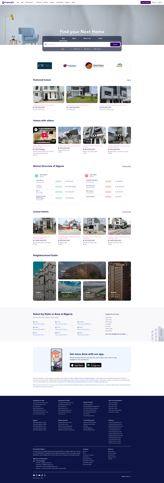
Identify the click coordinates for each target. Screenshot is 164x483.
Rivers (58, 332)
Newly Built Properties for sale (116, 435)
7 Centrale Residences (88, 415)
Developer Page (112, 453)
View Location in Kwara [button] (83, 329)
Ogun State (108, 319)
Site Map (110, 458)
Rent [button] (22, 2)
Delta (80, 332)
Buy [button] (18, 2)
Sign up (154, 2)
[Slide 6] (47, 142)
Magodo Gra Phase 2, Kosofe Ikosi (66, 429)
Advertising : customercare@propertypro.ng (46, 466)
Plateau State (108, 328)
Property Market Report (89, 429)
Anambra (81, 321)
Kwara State (108, 322)
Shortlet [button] (39, 2)
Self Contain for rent (63, 408)
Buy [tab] (63, 38)
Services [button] (45, 2)
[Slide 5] (45, 142)
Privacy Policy (86, 457)
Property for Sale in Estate (115, 441)
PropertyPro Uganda (88, 462)
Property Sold (111, 455)
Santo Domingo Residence (90, 410)
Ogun (58, 321)
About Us (85, 451)
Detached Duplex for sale (39, 410)
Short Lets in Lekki (113, 408)
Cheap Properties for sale (115, 437)
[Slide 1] (40, 142)
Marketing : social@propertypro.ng (44, 464)
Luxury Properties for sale (115, 439)
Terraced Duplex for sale (39, 414)
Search (115, 44)
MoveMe (85, 426)
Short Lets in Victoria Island (115, 410)
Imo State (107, 326)
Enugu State (108, 330)
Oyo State (108, 324)
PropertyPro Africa (87, 464)
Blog (84, 453)
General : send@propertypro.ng (44, 462)
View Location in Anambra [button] (83, 324)
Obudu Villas (86, 413)
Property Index (126, 166)
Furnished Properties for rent (115, 424)
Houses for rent (62, 414)
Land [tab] (100, 38)
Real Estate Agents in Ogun (39, 428)
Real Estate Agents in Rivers (39, 429)
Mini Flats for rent (62, 406)
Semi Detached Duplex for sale (40, 412)
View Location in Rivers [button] (61, 334)
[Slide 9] (73, 142)
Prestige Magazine (87, 428)
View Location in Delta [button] (83, 334)
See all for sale (126, 211)
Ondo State (108, 317)
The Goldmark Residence (89, 412)
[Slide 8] (95, 142)
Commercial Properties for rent (65, 402)
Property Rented (112, 457)
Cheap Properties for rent (115, 428)
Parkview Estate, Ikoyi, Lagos (65, 422)
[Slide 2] (41, 142)
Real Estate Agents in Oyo (39, 426)
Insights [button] (67, 2)
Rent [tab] (74, 38)
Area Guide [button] (59, 2)
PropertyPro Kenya (87, 458)
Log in (160, 2)
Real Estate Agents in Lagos (39, 422)
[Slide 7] (48, 142)
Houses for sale (36, 406)
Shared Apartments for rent (64, 410)
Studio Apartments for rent (64, 412)
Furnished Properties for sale (115, 433)
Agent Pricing (111, 451)
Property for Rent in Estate (115, 443)
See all (129, 80)
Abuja (36, 327)
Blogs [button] (73, 2)
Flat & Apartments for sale (39, 404)
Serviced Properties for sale (115, 431)
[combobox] (66, 49)
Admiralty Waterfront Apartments (91, 406)
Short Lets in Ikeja (113, 404)
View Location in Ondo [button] (61, 329)
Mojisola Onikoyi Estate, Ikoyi (65, 426)
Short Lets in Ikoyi (113, 406)
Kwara (81, 327)
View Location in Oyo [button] (38, 334)
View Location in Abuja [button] (38, 329)
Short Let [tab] (87, 38)
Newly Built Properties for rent (116, 426)
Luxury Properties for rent (115, 429)
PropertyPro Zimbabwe (88, 460)
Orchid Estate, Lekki (63, 424)
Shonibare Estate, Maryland (65, 428)
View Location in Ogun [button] (60, 324)
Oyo (36, 332)
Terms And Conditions (88, 455)
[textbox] (66, 49)
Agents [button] (52, 2)
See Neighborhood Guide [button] (115, 334)
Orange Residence (88, 404)
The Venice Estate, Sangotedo (90, 408)
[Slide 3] (43, 142)
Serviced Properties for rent (115, 422)
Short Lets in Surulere (114, 412)
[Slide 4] (44, 142)
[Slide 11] (75, 142)
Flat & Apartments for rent (64, 404)
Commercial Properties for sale (40, 402)
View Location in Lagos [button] (38, 324)
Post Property (146, 2)
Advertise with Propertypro (89, 422)
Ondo (58, 327)
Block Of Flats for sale (38, 408)
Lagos (36, 321)
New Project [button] (29, 2)
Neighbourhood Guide (89, 424)
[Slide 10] (74, 142)
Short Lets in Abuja (113, 402)
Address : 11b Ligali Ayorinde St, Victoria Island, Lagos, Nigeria (51, 468)
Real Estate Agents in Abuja (39, 424)
